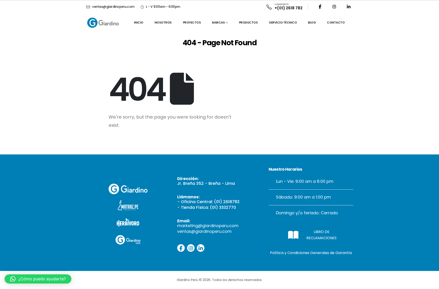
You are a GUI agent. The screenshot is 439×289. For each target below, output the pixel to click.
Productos (248, 22)
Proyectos (192, 22)
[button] (38, 279)
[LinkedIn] (348, 6)
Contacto (336, 22)
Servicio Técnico (283, 22)
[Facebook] (320, 6)
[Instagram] (334, 6)
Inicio (138, 22)
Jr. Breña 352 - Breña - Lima (206, 183)
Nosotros (163, 22)
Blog (312, 22)
